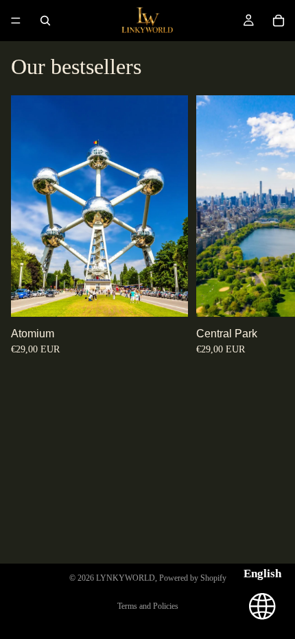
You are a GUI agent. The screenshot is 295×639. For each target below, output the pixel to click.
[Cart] (278, 20)
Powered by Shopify (192, 578)
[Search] (45, 20)
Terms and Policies (147, 606)
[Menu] (16, 20)
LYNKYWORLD (125, 578)
